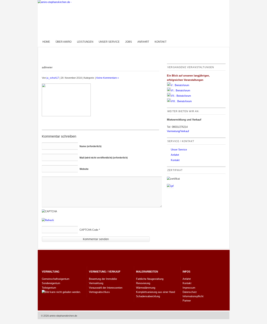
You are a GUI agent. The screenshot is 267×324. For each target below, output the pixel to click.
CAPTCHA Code (89, 229)
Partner (187, 300)
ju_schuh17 (53, 77)
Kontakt (161, 41)
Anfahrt (143, 41)
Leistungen (85, 41)
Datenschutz (190, 292)
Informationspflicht (193, 296)
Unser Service (109, 41)
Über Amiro (64, 41)
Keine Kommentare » (107, 77)
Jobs (128, 41)
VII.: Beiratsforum (181, 95)
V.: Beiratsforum (180, 85)
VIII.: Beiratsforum (181, 101)
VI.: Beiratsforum (180, 90)
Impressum (189, 287)
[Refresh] (48, 220)
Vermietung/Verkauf (178, 131)
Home (46, 41)
